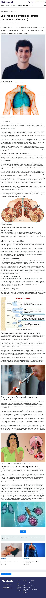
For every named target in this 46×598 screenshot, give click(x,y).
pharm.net (33, 585)
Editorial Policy (26, 587)
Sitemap (19, 590)
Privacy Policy (26, 582)
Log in (32, 2)
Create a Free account (40, 1)
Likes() (23, 531)
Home (2, 5)
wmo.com (33, 582)
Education (25, 5)
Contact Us (19, 585)
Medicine (6, 11)
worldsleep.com (34, 589)
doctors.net (33, 587)
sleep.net (33, 584)
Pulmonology (12, 11)
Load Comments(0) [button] (6, 574)
